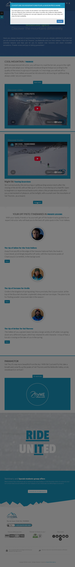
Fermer (60, 21)
